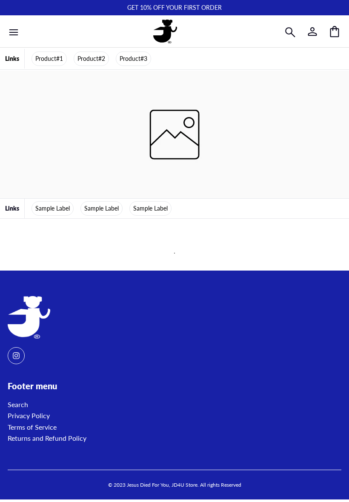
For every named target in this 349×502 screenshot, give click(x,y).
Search (18, 404)
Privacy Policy (29, 415)
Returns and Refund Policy (47, 438)
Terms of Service (32, 427)
